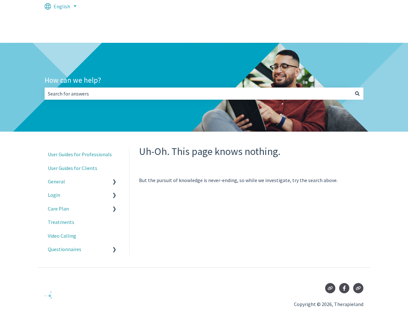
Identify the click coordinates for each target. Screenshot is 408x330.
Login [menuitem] (54, 195)
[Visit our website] (330, 288)
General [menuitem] (56, 181)
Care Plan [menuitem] (58, 208)
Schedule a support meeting (326, 28)
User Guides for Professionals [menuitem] (80, 154)
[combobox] (198, 94)
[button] (114, 181)
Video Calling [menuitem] (62, 236)
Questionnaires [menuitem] (64, 249)
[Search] (357, 94)
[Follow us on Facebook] (344, 288)
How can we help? (73, 80)
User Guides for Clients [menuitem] (72, 168)
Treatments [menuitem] (61, 222)
